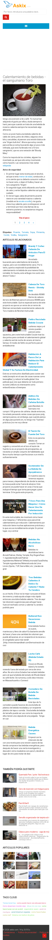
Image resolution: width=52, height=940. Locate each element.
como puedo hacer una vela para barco (31, 903)
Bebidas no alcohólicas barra (34, 542)
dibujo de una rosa (34, 906)
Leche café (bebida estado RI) (36, 657)
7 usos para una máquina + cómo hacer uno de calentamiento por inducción (36, 507)
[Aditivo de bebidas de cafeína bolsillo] (14, 402)
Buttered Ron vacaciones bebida (35, 619)
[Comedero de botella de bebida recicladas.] (14, 695)
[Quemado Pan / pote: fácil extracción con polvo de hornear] (10, 778)
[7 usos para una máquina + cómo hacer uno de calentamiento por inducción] (14, 507)
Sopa (32, 232)
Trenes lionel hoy (9, 903)
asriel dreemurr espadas (20, 912)
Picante (16, 232)
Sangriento (23, 235)
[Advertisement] (26, 47)
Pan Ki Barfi (24, 803)
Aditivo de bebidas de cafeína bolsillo (36, 399)
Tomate (25, 232)
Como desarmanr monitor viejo (14, 906)
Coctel (6, 235)
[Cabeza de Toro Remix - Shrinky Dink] (14, 290)
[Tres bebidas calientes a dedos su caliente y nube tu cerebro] (14, 583)
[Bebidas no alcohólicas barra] (14, 545)
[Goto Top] (44, 935)
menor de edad (25, 177)
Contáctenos (9, 932)
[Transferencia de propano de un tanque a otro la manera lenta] (9, 865)
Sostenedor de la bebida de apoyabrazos (36, 469)
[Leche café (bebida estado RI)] (14, 660)
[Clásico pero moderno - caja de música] (10, 835)
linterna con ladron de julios (23, 915)
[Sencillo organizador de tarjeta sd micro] (10, 821)
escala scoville (25, 201)
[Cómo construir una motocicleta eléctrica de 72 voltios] (22, 856)
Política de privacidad (27, 932)
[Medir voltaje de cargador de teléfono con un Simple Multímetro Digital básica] (9, 885)
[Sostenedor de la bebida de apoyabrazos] (14, 471)
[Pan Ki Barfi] (10, 806)
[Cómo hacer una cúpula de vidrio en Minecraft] (34, 875)
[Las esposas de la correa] (22, 865)
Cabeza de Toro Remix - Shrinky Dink (36, 287)
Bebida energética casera (33, 730)
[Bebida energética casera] (14, 733)
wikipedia (7, 166)
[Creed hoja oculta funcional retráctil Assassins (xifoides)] (22, 875)
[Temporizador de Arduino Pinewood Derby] (9, 856)
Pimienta (40, 232)
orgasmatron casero (31, 909)
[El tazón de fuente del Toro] (14, 437)
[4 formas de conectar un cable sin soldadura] (22, 885)
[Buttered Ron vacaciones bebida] (14, 622)
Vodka (13, 235)
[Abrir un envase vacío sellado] (34, 865)
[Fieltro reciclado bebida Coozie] (14, 325)
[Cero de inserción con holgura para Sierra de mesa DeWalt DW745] (10, 792)
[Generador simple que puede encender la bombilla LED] (34, 885)
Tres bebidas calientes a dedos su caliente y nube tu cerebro (36, 583)
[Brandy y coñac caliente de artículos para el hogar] (14, 252)
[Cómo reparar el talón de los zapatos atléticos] (34, 856)
